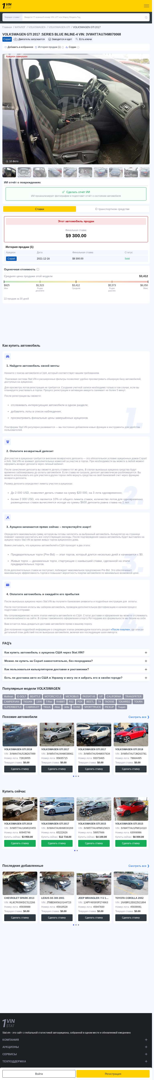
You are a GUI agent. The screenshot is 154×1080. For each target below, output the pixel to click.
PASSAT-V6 (89, 696)
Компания (10, 1039)
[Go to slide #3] (40, 172)
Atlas (57, 707)
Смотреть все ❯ (139, 717)
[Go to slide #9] (131, 172)
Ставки (39, 209)
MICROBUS (72, 696)
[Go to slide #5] (70, 172)
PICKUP (109, 707)
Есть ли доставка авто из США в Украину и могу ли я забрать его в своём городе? (63, 677)
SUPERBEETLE (13, 707)
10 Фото (13, 161)
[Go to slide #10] (146, 172)
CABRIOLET (32, 707)
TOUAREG (124, 701)
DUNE (76, 707)
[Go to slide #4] (55, 172)
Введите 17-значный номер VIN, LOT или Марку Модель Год (52, 17)
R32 (71, 701)
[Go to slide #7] (100, 172)
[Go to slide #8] (116, 172)
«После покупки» (120, 629)
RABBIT (60, 701)
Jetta (66, 707)
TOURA (138, 701)
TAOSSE (109, 701)
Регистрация (113, 1073)
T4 (99, 701)
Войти (39, 1073)
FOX (80, 701)
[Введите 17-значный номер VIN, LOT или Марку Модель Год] (146, 17)
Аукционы (10, 1047)
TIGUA (47, 707)
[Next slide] (144, 106)
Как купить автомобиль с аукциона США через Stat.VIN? (44, 652)
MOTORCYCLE (53, 696)
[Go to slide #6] (85, 172)
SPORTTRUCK (92, 707)
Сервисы (9, 1054)
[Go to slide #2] (24, 172)
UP (101, 696)
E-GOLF (21, 696)
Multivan (8, 696)
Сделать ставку (20, 769)
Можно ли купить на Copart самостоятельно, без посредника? (48, 660)
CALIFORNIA (114, 696)
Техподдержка (14, 1061)
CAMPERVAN (11, 701)
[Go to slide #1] (9, 172)
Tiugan (122, 707)
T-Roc (49, 701)
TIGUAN (27, 701)
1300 (39, 701)
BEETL (90, 701)
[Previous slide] (8, 106)
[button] (12, 17)
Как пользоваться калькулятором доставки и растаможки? (46, 669)
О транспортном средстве (112, 209)
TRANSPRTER (133, 696)
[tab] (73, 776)
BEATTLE (35, 696)
